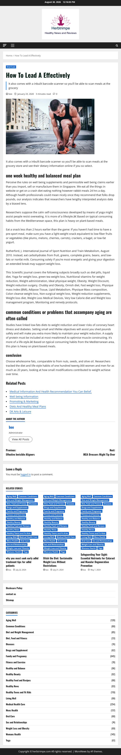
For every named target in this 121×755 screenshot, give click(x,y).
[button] (4, 45)
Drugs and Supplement (17, 507)
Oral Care (11, 67)
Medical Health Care (28, 537)
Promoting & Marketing (24, 401)
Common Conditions (28, 496)
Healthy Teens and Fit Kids (19, 533)
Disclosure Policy (14, 588)
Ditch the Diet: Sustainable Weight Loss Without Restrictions (57, 561)
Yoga (25, 552)
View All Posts (20, 439)
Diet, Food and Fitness (17, 503)
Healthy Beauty (14, 522)
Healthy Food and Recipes (18, 526)
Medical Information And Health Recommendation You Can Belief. (51, 391)
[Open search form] (117, 45)
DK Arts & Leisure (20, 411)
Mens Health (12, 540)
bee (10, 94)
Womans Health (14, 552)
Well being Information (24, 396)
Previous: (20, 452)
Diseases (33, 503)
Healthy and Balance (16, 518)
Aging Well (11, 496)
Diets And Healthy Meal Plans (28, 406)
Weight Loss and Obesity (18, 548)
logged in (26, 474)
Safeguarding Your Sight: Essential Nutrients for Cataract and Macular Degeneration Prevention (98, 560)
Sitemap (10, 600)
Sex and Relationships (17, 544)
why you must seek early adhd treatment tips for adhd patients (22, 561)
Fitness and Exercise (16, 515)
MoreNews (81, 751)
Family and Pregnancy (17, 511)
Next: (99, 452)
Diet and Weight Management (20, 500)
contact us (11, 594)
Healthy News (13, 529)
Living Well (12, 537)
